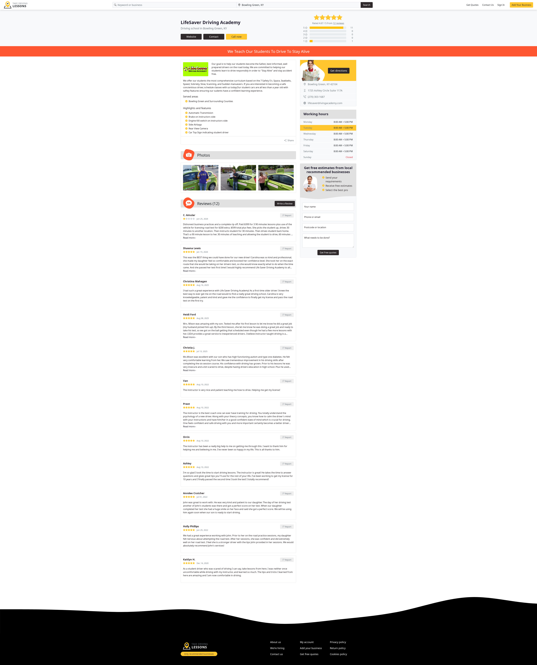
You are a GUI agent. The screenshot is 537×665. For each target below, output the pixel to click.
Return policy (338, 648)
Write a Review (285, 203)
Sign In (501, 4)
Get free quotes (328, 252)
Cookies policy (338, 654)
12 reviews (338, 23)
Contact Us (488, 4)
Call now (236, 36)
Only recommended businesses (199, 654)
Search (366, 4)
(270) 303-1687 (316, 96)
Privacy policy (338, 642)
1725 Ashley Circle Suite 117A (325, 90)
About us (275, 642)
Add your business (311, 648)
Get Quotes (472, 4)
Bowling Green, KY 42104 (322, 84)
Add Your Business (521, 4)
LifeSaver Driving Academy (210, 22)
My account (307, 642)
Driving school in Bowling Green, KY (204, 28)
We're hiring (277, 648)
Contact (213, 36)
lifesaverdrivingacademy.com (325, 103)
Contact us (276, 654)
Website (191, 36)
